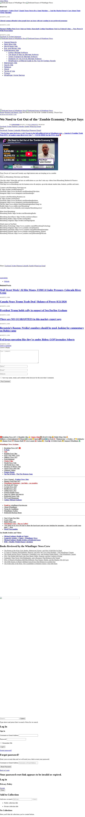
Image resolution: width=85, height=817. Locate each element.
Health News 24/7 (10, 489)
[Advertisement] (42, 92)
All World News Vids (11, 465)
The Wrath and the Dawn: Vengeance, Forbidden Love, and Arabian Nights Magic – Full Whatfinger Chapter (40, 554)
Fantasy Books (9, 472)
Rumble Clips (23, 437)
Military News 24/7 (10, 457)
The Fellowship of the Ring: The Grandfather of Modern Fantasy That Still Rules (30, 564)
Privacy (7, 73)
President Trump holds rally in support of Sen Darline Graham (33, 310)
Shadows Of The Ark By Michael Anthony (25, 59)
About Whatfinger (10, 507)
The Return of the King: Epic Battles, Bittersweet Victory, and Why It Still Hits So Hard (33, 550)
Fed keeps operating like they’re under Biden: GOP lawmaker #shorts (37, 339)
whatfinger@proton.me (15, 505)
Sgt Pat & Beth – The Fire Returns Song (18, 474)
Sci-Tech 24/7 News (11, 485)
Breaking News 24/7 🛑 (12, 448)
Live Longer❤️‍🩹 (31, 441)
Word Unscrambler (11, 529)
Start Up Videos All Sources (14, 494)
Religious (7, 67)
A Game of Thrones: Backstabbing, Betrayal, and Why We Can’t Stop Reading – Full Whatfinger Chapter (39, 552)
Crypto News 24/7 (10, 487)
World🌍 (44, 439)
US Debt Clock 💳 (57, 441)
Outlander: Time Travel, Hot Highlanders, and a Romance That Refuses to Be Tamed (32, 558)
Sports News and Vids (12, 468)
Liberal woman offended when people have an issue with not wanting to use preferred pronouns (33, 21)
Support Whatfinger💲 (72, 441)
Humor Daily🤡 (20, 441)
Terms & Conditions (11, 509)
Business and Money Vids (8, 114)
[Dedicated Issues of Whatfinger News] (26, 38)
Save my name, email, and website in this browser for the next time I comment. (28, 378)
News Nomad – (16, 479)
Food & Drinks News (11, 492)
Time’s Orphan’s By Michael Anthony (23, 57)
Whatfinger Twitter (11, 511)
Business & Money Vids (12, 466)
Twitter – (70, 439)
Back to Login (4, 770)
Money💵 (23, 439)
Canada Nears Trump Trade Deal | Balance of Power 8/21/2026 (33, 301)
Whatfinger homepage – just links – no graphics (21, 483)
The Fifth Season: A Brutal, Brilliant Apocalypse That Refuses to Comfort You (29, 562)
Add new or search (6, 799)
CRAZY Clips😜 (48, 437)
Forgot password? (6, 750)
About (6, 69)
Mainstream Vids (10, 63)
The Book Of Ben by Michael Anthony (23, 55)
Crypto (29, 439)
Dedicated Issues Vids (11, 496)
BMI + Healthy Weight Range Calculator (18, 542)
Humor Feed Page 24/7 (12, 481)
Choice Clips (8, 461)
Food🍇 (47, 441)
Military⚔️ (4, 439)
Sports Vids (8, 65)
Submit (22, 718)
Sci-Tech (50, 439)
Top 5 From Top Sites (11, 518)
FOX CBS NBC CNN (12, 455)
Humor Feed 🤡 (8, 441)
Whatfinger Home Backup (14, 75)
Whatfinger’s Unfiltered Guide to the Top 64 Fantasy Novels (32, 61)
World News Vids (11, 46)
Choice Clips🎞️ (36, 437)
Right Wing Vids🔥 (61, 437)
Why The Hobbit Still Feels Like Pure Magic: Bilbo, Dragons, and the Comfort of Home (33, 556)
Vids (5, 452)
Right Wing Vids (10, 44)
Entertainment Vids (11, 50)
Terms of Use (9, 71)
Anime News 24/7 (10, 490)
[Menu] (1, 109)
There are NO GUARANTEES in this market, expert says (30, 319)
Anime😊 (40, 441)
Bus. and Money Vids (12, 48)
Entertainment (9, 459)
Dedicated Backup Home (13, 513)
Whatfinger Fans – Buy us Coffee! (16, 524)
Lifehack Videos (9, 470)
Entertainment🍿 (14, 439)
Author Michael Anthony (18, 52)
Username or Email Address (9, 735)
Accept (2, 788)
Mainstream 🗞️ (61, 439)
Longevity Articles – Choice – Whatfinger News (20, 538)
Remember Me (7, 743)
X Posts (6, 450)
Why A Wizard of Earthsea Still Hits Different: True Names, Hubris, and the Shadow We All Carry (36, 560)
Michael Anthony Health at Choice (16, 536)
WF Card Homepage (11, 498)
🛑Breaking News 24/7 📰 (9, 437)
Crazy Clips (8, 520)
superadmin (15, 124)
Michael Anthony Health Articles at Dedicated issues (22, 540)
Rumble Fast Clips (10, 453)
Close (2, 790)
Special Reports (10, 42)
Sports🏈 (37, 439)
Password (3, 739)
